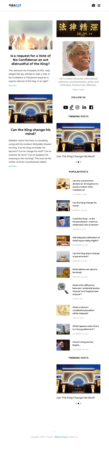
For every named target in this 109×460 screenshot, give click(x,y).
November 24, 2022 (80, 349)
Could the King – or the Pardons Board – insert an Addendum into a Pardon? (85, 221)
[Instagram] (77, 107)
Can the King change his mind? (30, 132)
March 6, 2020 (44, 47)
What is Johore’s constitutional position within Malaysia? (83, 310)
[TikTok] (71, 107)
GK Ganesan (19, 47)
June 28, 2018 (77, 299)
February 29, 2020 (42, 121)
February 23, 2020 (79, 261)
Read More (13, 85)
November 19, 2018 (80, 245)
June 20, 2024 (78, 318)
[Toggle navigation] (98, 5)
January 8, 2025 (79, 229)
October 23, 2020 (79, 194)
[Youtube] (65, 107)
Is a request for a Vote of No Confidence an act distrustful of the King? (30, 60)
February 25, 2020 (79, 277)
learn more (78, 89)
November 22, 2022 (80, 333)
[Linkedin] (84, 107)
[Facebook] (91, 107)
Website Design (61, 437)
